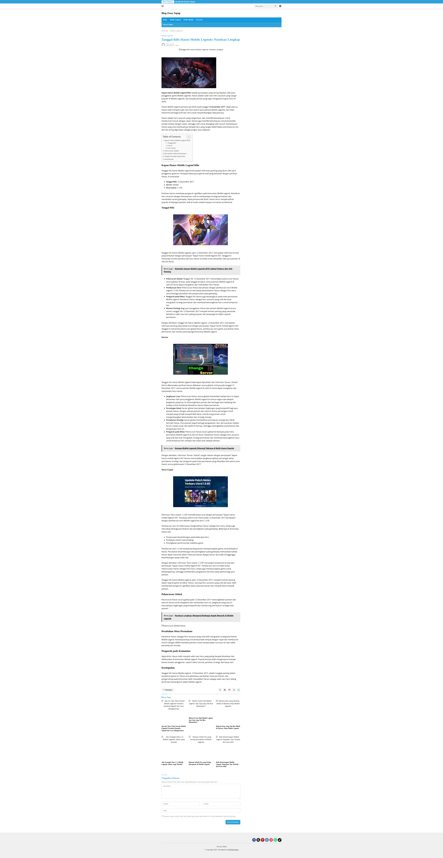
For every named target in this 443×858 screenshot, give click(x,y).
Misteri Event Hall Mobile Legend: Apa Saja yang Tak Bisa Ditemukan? (201, 720)
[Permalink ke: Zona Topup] (163, 44)
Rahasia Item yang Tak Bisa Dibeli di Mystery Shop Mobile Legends (228, 727)
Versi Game (172, 148)
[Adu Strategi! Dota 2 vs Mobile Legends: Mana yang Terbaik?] (174, 748)
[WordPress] (267, 840)
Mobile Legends (175, 20)
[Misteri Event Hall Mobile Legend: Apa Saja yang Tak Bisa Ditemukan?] (201, 708)
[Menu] (163, 6)
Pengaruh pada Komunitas (175, 156)
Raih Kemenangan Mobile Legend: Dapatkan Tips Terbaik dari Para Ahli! (227, 764)
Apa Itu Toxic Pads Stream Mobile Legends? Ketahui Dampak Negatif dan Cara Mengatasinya (174, 728)
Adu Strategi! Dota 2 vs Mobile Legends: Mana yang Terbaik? (172, 763)
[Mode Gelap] (280, 6)
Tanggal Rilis (172, 143)
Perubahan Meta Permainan (175, 153)
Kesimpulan (169, 159)
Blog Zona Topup (171, 13)
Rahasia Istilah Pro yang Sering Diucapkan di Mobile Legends (200, 763)
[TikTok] (279, 840)
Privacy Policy (168, 25)
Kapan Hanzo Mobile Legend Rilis (177, 140)
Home (165, 20)
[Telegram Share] (234, 690)
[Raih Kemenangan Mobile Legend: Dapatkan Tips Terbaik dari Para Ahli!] (228, 748)
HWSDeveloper (233, 850)
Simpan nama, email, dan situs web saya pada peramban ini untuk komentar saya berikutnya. (199, 816)
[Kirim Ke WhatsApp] (238, 690)
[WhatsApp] (275, 840)
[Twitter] (258, 840)
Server (170, 145)
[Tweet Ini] (224, 690)
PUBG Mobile (188, 20)
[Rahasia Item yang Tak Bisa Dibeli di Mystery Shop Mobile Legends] (228, 712)
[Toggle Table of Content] (187, 137)
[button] (275, 6)
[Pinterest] (262, 840)
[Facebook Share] (220, 690)
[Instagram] (271, 840)
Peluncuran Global (172, 151)
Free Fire (199, 20)
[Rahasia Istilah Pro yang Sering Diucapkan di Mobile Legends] (201, 748)
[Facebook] (254, 840)
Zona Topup (170, 44)
